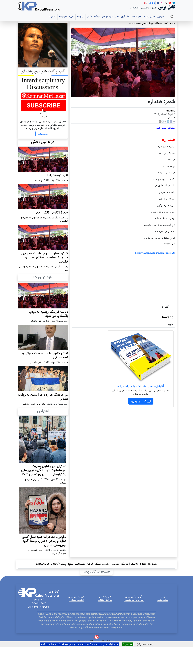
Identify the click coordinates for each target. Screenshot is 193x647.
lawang (170, 111)
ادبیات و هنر (107, 17)
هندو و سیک (102, 564)
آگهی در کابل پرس (133, 596)
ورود (163, 596)
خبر (117, 17)
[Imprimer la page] (165, 121)
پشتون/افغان (58, 564)
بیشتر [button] (53, 17)
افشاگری (125, 17)
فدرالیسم (63, 17)
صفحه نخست (169, 23)
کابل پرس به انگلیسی (134, 599)
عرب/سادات (42, 564)
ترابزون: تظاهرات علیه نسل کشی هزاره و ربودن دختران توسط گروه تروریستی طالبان (44, 541)
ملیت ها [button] (137, 17)
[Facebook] (171, 121)
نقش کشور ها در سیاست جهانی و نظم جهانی (45, 355)
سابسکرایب (42, 133)
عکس (89, 17)
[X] (160, 121)
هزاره (143, 564)
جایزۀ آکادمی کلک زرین (52, 212)
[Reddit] (162, 121)
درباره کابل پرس (76, 596)
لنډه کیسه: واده (57, 175)
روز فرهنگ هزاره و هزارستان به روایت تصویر (43, 397)
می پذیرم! (127, 644)
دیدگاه (97, 17)
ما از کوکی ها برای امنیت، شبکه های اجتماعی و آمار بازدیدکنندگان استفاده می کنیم (79, 644)
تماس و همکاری (76, 599)
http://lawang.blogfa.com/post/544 (155, 252)
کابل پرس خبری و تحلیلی (33, 403)
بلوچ (70, 564)
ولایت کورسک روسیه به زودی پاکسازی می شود (48, 314)
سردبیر (160, 17)
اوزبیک (125, 564)
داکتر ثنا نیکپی (36, 320)
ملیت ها (153, 564)
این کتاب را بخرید (140, 401)
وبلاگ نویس (147, 23)
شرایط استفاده (105, 599)
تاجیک (134, 564)
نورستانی (80, 564)
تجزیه (71, 17)
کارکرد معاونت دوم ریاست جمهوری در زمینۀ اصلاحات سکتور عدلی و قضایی (44, 257)
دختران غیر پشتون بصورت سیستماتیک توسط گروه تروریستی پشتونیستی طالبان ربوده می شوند (43, 470)
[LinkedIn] (168, 121)
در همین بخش (43, 142)
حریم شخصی (105, 596)
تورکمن (115, 564)
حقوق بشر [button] (150, 17)
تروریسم (80, 17)
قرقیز (90, 564)
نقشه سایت (162, 599)
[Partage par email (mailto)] (174, 121)
